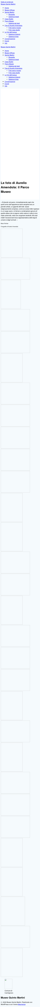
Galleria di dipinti (14, 34)
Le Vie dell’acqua (11, 32)
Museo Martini (8, 4)
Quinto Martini (9, 12)
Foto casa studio (14, 30)
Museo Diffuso (10, 10)
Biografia (12, 14)
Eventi (7, 41)
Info (6, 43)
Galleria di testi (14, 17)
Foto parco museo (15, 28)
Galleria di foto (14, 36)
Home (7, 8)
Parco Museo (9, 21)
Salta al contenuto (7, 2)
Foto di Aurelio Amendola (13, 25)
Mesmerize (22, 1004)
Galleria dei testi (14, 23)
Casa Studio (9, 19)
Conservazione (10, 39)
